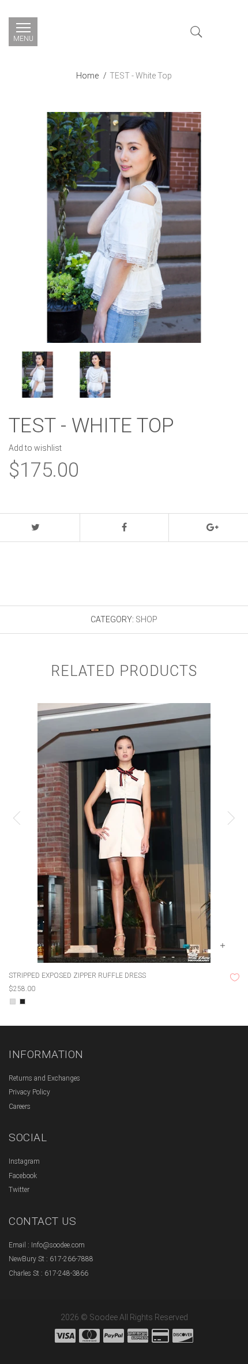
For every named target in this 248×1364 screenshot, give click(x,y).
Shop (146, 619)
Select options (222, 945)
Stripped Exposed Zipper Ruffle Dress (77, 975)
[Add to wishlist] (234, 977)
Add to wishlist (35, 448)
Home (87, 75)
